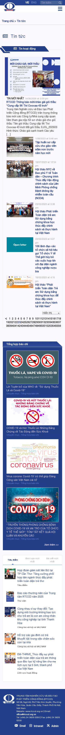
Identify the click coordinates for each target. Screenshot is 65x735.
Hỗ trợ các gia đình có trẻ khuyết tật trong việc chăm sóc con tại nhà (36, 639)
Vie (27, 2)
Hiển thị (47, 312)
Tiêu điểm (13, 560)
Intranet (38, 726)
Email (23, 725)
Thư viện (21, 601)
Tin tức (21, 21)
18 (59, 318)
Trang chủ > (9, 21)
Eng (33, 2)
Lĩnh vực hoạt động (27, 673)
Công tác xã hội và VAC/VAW (31, 627)
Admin (55, 726)
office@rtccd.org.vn (26, 714)
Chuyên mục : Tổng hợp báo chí (22, 393)
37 (59, 322)
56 (59, 325)
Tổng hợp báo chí (17, 344)
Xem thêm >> (51, 544)
